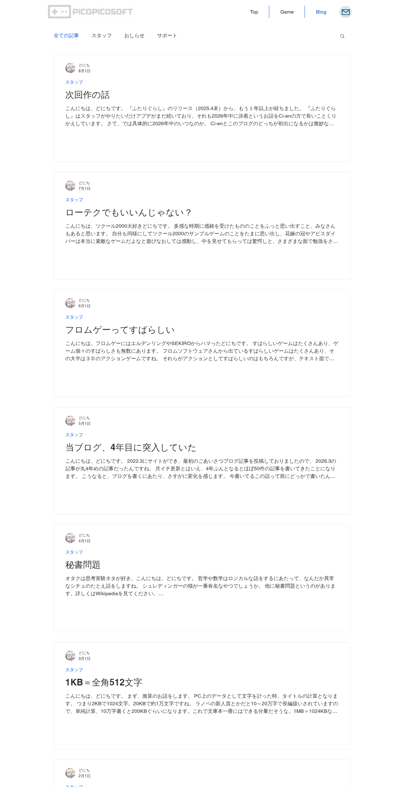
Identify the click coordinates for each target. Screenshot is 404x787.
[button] (342, 36)
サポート (167, 35)
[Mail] (345, 12)
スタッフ (102, 35)
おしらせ (134, 35)
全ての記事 (66, 35)
